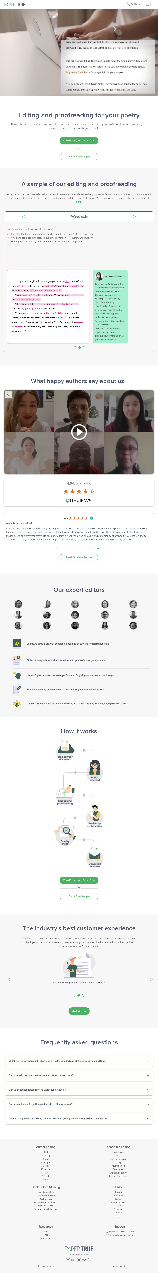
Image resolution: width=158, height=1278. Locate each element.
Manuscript (46, 1155)
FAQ (46, 1235)
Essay (118, 1162)
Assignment (118, 1169)
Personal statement (118, 1176)
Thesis (118, 1155)
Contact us (118, 1209)
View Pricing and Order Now (79, 140)
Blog (46, 1231)
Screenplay (45, 1162)
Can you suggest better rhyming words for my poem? (37, 1089)
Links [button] (118, 1187)
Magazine (45, 1169)
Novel (46, 1159)
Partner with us (118, 1202)
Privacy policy (118, 1266)
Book (45, 1152)
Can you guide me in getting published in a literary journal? (40, 1104)
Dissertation (118, 1152)
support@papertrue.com (121, 1235)
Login (118, 1216)
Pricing (118, 1192)
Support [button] (119, 1227)
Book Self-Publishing (46, 1187)
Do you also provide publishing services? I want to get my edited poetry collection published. (59, 1118)
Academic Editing (118, 1147)
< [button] (33, 217)
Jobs (118, 1205)
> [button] (139, 217)
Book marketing (45, 1205)
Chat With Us (79, 1011)
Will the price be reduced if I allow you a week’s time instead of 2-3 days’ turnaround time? (57, 1061)
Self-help (46, 1176)
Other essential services (45, 1209)
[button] (7, 976)
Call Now (135, 4)
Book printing (45, 1199)
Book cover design (46, 1195)
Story (45, 1173)
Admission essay (118, 1173)
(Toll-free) (121, 1231)
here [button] (78, 201)
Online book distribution (45, 1202)
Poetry (46, 1179)
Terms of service (46, 1266)
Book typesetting (46, 1192)
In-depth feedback (79, 217)
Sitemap (118, 1212)
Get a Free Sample (79, 156)
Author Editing (45, 1147)
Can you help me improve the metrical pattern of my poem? (41, 1075)
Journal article (118, 1166)
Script (45, 1166)
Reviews (118, 1199)
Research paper (118, 1159)
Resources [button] (46, 1227)
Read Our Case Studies (79, 557)
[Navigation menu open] (147, 4)
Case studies (46, 1238)
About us (118, 1195)
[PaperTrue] (14, 4)
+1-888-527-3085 (117, 1231)
